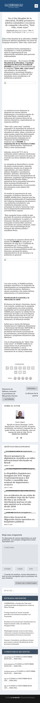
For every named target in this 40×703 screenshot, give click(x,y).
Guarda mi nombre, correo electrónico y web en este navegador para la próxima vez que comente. (19, 576)
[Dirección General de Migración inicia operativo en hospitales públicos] (20, 513)
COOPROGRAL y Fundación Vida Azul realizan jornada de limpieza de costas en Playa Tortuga (19, 605)
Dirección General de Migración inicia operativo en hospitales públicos (19, 519)
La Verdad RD (15, 697)
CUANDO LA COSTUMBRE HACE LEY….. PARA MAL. (18, 658)
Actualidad (16, 32)
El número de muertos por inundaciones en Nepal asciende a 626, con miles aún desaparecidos (20, 624)
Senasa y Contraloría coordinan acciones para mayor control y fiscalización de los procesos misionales (19, 642)
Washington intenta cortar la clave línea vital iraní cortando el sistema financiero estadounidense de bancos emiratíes (19, 633)
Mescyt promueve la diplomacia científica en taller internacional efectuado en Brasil (19, 459)
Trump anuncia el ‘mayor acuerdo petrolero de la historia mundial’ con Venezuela (17, 614)
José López (22, 30)
